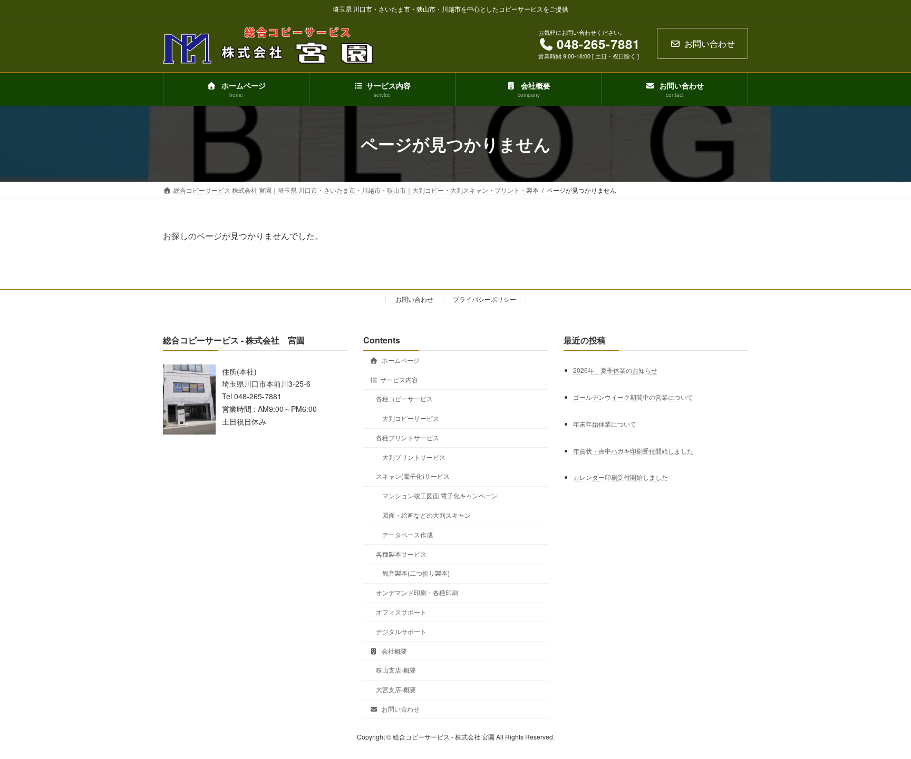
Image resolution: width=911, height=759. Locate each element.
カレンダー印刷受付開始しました (620, 477)
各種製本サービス (401, 553)
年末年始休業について (604, 423)
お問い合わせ (709, 43)
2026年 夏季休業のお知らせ (615, 370)
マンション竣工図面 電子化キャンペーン (440, 495)
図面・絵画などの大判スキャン (426, 514)
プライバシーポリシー (484, 298)
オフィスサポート (401, 611)
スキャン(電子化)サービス (413, 476)
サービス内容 (399, 379)
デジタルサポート (401, 631)
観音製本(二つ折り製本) (416, 573)
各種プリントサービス (407, 437)
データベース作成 (407, 534)
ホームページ (400, 360)
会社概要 (393, 650)
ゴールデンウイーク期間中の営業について (633, 396)
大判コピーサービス (410, 417)
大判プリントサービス (413, 456)
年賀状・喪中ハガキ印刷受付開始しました (633, 450)
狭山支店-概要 (396, 669)
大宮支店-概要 (396, 689)
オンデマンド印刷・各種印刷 (417, 592)
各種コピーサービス (404, 399)
